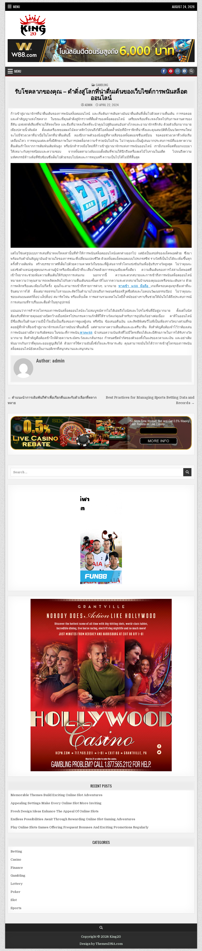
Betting (16, 851)
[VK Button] (184, 71)
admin (88, 104)
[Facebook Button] (164, 71)
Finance (17, 867)
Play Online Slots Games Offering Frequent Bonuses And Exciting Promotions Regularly (80, 827)
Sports (16, 908)
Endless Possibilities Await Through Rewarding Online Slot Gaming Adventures (73, 819)
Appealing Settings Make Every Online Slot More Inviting (56, 803)
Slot (14, 900)
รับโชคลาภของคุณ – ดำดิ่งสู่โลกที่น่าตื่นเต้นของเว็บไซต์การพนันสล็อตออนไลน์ (101, 94)
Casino (16, 859)
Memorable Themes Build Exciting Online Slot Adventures (56, 795)
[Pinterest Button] (171, 71)
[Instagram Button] (178, 71)
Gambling (102, 85)
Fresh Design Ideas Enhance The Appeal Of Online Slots (55, 811)
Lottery (17, 883)
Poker (15, 892)
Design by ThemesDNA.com (101, 944)
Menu (16, 6)
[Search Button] (191, 71)
